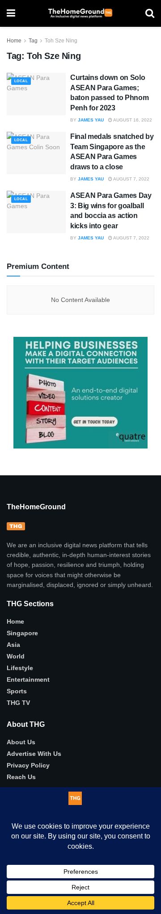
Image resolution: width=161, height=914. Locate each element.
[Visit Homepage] (80, 13)
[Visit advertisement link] (80, 393)
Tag (33, 41)
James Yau (91, 119)
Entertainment (28, 679)
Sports (17, 691)
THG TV (18, 702)
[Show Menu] (11, 13)
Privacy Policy (28, 765)
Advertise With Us (34, 753)
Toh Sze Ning (61, 41)
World (16, 656)
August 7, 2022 (130, 178)
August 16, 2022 (132, 119)
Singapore (22, 633)
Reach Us (21, 776)
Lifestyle (20, 667)
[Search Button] (149, 13)
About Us (21, 742)
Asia (13, 644)
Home (14, 41)
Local (21, 81)
